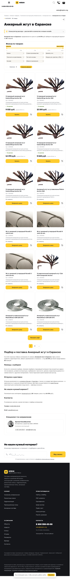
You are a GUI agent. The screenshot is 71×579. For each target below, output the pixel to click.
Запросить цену (17, 203)
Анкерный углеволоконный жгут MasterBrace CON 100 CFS (48, 316)
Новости (6, 527)
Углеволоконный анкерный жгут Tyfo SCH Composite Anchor (50, 274)
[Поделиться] (64, 19)
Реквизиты (7, 537)
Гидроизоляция (9, 501)
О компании (8, 520)
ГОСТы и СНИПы (41, 495)
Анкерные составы (10, 508)
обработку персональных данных (45, 459)
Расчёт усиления (41, 515)
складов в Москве (25, 381)
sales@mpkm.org (62, 10)
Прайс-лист (39, 508)
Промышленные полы (11, 505)
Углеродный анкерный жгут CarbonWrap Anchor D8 (15, 97)
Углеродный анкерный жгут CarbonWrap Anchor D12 (15, 144)
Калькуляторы (40, 511)
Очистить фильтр (26, 67)
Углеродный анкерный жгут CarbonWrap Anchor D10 (46, 97)
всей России (54, 383)
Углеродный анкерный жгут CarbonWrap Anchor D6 (15, 190)
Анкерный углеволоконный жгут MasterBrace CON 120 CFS (17, 316)
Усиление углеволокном (12, 495)
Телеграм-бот (40, 533)
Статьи (6, 530)
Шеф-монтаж (40, 505)
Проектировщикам (42, 491)
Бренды (6, 540)
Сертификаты (40, 501)
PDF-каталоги (40, 498)
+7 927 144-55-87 (20, 429)
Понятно (51, 575)
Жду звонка (58, 454)
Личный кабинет (48, 533)
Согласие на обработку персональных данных (24, 570)
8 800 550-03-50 (44, 524)
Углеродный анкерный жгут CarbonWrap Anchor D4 (46, 144)
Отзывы (6, 534)
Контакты (7, 544)
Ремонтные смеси (10, 498)
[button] (10, 2)
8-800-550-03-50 (7, 6)
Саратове (35, 381)
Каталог (7, 491)
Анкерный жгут (26, 393)
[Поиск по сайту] (54, 3)
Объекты (7, 524)
